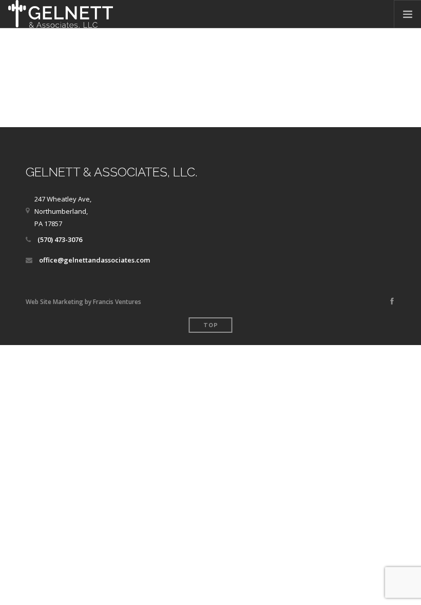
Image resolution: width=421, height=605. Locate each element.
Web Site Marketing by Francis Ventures (83, 301)
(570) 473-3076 (59, 239)
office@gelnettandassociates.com (94, 260)
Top (210, 325)
